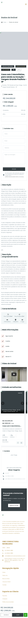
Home (4, 22)
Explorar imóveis (14, 505)
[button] (2, 403)
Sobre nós (4, 575)
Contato (3, 585)
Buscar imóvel (5, 578)
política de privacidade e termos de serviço (14, 176)
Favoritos (4, 595)
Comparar (4, 599)
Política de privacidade (7, 602)
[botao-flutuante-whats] (25, 615)
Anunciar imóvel (5, 581)
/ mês (12, 423)
